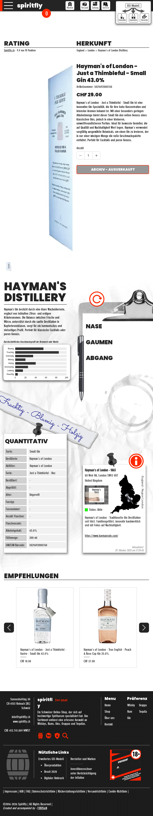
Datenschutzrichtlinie (43, 791)
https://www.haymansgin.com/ (101, 536)
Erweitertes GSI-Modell (51, 759)
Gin (129, 718)
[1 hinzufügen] (96, 155)
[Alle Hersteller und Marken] (70, 5)
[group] (76, 627)
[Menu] (8, 5)
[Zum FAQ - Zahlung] (95, 5)
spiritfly (29, 5)
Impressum (11, 791)
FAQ (28, 791)
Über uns (110, 718)
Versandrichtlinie (97, 791)
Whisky (131, 705)
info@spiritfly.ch (21, 717)
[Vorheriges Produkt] (9, 628)
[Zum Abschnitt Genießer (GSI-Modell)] (122, 18)
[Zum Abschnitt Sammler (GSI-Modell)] (133, 18)
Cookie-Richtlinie (118, 791)
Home (108, 705)
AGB (21, 791)
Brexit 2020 (50, 772)
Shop (107, 711)
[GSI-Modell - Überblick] (133, 5)
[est (61, 700)
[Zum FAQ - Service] (105, 5)
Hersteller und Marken (83, 759)
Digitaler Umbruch (54, 778)
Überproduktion (52, 765)
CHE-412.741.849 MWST (17, 730)
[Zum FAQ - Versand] (84, 5)
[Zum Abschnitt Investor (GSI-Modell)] (144, 18)
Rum (129, 711)
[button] (46, 13)
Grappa (143, 705)
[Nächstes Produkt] (144, 628)
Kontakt (109, 724)
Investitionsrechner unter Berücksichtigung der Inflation (83, 773)
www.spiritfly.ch (21, 721)
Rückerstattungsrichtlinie (71, 791)
